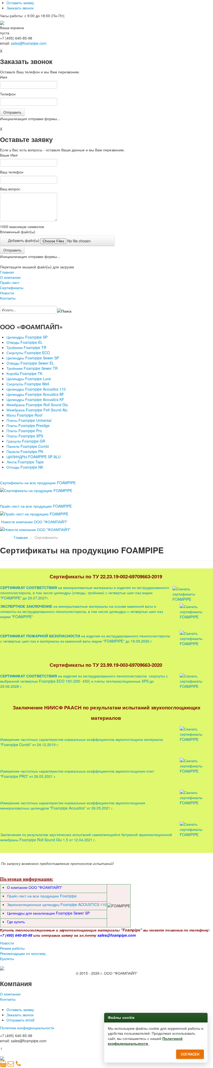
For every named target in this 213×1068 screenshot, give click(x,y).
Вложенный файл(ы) (17, 231)
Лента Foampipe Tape (25, 461)
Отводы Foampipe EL (24, 342)
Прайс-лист (9, 282)
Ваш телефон (11, 171)
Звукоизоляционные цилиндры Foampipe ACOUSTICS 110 (56, 904)
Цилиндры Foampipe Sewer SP (32, 357)
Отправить (12, 112)
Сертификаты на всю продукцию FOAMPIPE (38, 482)
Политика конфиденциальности (27, 1027)
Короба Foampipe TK (24, 373)
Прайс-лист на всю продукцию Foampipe (42, 895)
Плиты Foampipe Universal (28, 420)
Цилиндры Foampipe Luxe (28, 378)
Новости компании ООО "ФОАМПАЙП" (34, 521)
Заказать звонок (20, 7)
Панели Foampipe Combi (27, 446)
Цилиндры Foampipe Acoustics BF (35, 394)
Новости (7, 292)
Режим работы (12, 948)
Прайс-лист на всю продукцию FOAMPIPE (36, 506)
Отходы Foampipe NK (24, 467)
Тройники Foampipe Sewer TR (32, 368)
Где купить (16, 921)
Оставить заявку (20, 2)
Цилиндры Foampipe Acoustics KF (35, 399)
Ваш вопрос (10, 188)
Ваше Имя (9, 155)
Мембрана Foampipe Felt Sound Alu (37, 409)
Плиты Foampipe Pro (24, 430)
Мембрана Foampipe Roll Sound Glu (37, 404)
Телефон (8, 93)
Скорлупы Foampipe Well (27, 383)
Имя (3, 77)
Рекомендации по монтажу (23, 953)
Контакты (8, 298)
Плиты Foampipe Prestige (28, 425)
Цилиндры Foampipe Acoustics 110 (36, 389)
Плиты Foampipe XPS (24, 435)
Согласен (190, 1054)
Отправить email (20, 1019)
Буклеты (7, 958)
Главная (7, 272)
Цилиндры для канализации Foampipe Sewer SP (48, 913)
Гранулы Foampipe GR (25, 441)
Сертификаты (11, 287)
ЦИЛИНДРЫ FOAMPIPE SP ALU (33, 456)
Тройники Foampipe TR (26, 347)
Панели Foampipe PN (24, 451)
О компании (10, 277)
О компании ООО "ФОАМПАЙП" (34, 887)
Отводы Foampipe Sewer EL (30, 363)
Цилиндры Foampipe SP (27, 337)
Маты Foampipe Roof (24, 415)
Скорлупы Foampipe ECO (28, 352)
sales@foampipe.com (28, 43)
